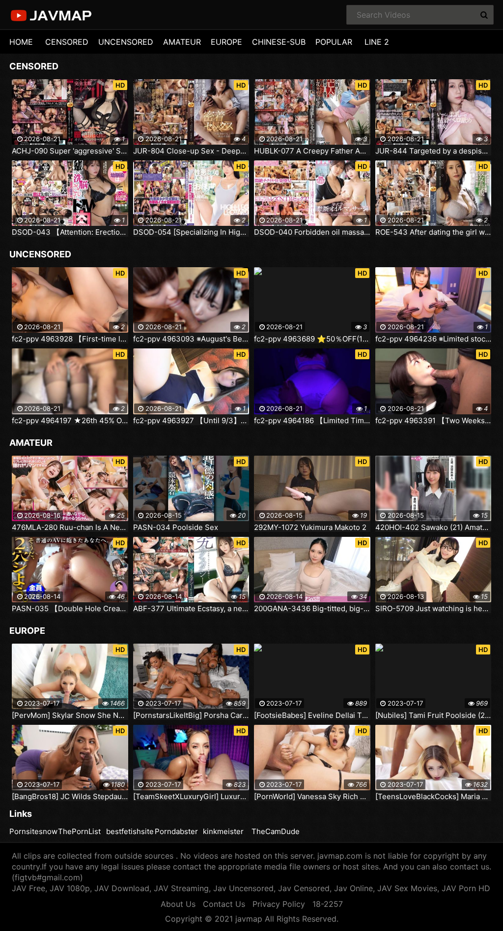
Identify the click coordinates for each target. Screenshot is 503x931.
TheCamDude (276, 831)
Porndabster (176, 831)
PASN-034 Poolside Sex (175, 527)
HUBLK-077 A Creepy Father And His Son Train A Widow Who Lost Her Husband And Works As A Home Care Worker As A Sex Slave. (312, 151)
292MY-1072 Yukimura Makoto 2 (310, 527)
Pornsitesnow (33, 831)
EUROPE (226, 42)
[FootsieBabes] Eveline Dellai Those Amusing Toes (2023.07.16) (312, 715)
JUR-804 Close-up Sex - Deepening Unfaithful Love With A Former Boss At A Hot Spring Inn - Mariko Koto (191, 151)
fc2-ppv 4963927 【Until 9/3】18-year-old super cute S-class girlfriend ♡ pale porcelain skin (191, 420)
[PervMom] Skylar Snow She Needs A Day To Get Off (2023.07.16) (70, 715)
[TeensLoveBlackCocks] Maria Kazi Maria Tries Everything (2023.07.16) (433, 796)
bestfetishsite (130, 831)
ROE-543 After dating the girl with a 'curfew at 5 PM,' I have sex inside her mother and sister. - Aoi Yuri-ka (433, 232)
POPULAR (333, 42)
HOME (21, 42)
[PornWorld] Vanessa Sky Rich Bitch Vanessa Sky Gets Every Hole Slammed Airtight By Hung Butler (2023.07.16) (312, 796)
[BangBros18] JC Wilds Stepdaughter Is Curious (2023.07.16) (70, 796)
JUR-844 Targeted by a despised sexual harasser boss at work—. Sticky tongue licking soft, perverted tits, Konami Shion (433, 151)
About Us (178, 904)
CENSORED (66, 42)
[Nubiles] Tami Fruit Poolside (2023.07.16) (433, 715)
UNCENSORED (125, 42)
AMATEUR (182, 42)
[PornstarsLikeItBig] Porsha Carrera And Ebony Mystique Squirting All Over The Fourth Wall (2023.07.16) (191, 715)
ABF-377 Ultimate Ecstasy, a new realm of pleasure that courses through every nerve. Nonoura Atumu (191, 608)
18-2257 (327, 904)
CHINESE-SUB (279, 42)
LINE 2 (376, 42)
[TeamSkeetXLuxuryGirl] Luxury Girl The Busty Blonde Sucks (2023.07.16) (191, 796)
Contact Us (224, 904)
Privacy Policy (278, 904)
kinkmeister (223, 831)
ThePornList (79, 831)
